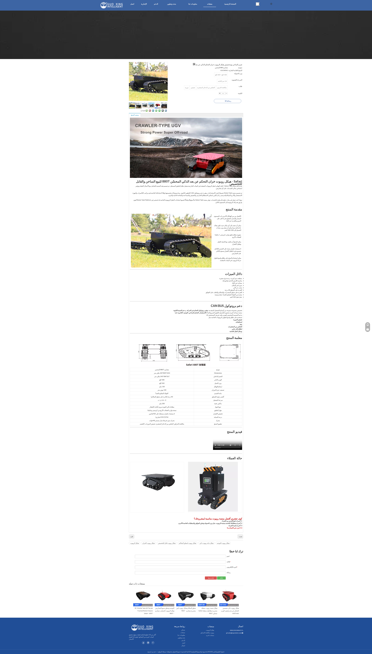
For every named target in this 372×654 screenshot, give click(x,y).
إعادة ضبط (211, 578)
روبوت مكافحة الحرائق (207, 633)
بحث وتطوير (181, 638)
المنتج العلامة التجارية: (235, 70)
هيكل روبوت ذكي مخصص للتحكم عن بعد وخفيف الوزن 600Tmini (230, 610)
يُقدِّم (221, 578)
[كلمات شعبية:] (257, 4)
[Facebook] (153, 642)
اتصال (183, 645)
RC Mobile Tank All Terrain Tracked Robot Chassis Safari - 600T (144, 610)
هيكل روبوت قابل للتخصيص (166, 543)
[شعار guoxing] (142, 627)
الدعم (183, 640)
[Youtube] (143, 642)
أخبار (183, 643)
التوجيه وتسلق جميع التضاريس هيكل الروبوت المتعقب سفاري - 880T (164, 610)
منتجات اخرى (210, 635)
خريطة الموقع (162, 652)
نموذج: (240, 67)
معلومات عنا (181, 635)
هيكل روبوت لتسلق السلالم (187, 543)
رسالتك (228, 101)
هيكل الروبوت (134, 543)
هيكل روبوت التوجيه (223, 543)
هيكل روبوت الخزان (148, 543)
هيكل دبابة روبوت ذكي (206, 543)
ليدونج (149, 652)
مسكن (183, 630)
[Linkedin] (148, 642)
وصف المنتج (135, 115)
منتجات (182, 632)
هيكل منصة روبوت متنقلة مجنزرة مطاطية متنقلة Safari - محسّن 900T (207, 610)
